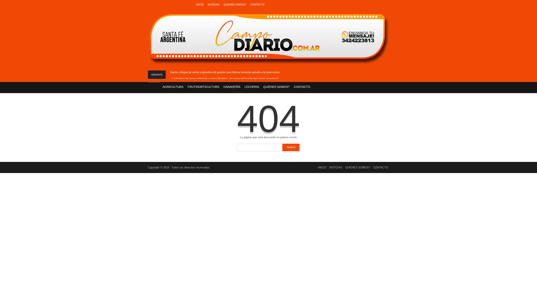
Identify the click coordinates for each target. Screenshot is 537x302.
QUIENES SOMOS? (235, 4)
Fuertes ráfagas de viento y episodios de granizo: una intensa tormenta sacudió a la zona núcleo (225, 72)
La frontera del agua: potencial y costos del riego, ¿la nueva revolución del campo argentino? (225, 78)
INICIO (199, 4)
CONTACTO (257, 4)
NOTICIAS (213, 4)
